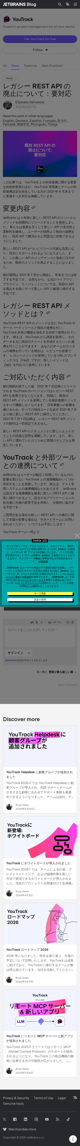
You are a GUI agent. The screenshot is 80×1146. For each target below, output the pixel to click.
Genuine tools (13, 1103)
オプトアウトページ (28, 583)
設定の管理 (40, 599)
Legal (62, 1098)
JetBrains (32, 1137)
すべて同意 (40, 593)
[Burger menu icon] (75, 4)
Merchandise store (21, 1129)
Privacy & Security (16, 1098)
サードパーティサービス (30, 580)
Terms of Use (43, 1098)
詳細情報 (43, 561)
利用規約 (26, 576)
